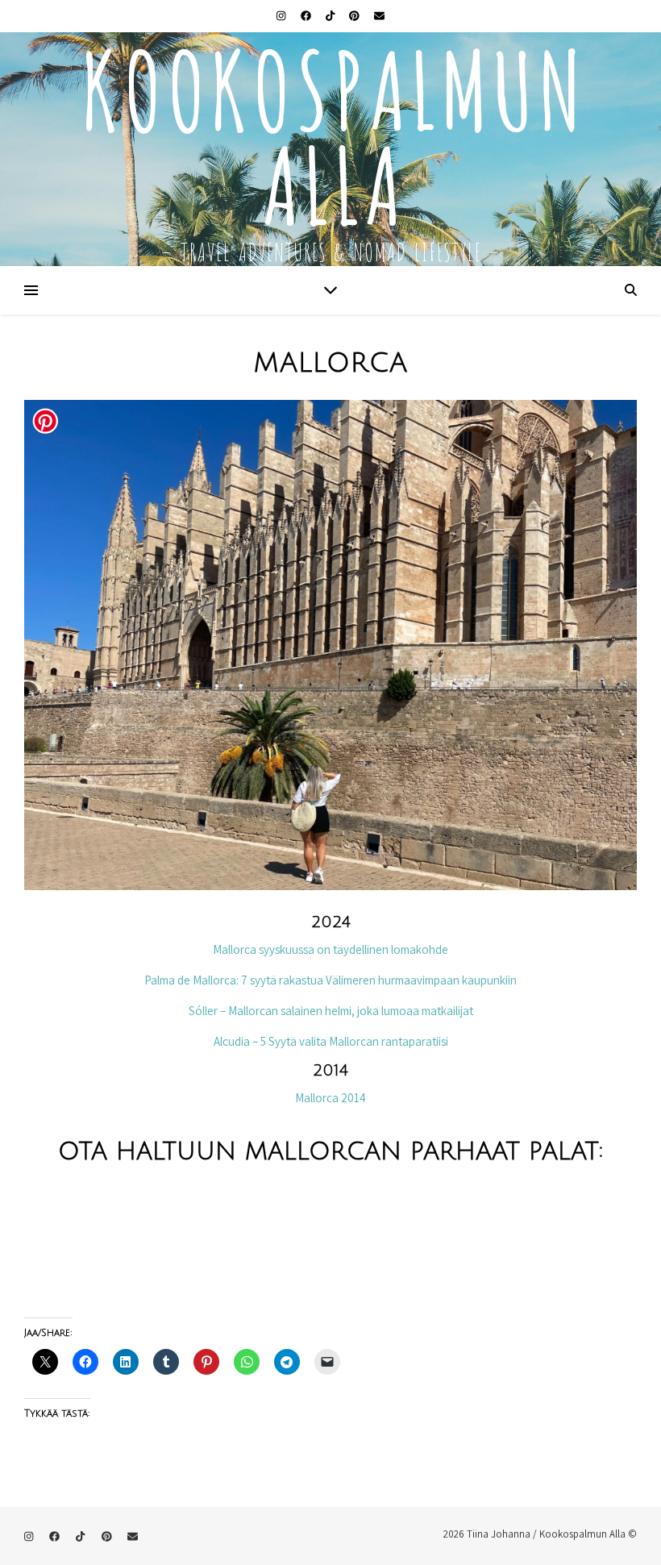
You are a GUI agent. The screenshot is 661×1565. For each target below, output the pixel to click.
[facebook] (307, 16)
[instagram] (282, 16)
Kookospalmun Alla (331, 130)
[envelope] (379, 16)
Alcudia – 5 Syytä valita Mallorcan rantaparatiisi (331, 1041)
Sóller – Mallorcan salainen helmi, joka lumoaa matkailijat (331, 1010)
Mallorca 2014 (330, 1097)
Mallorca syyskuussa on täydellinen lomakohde (330, 949)
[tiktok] (331, 16)
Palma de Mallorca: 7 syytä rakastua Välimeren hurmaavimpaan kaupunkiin (330, 980)
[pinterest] (355, 16)
